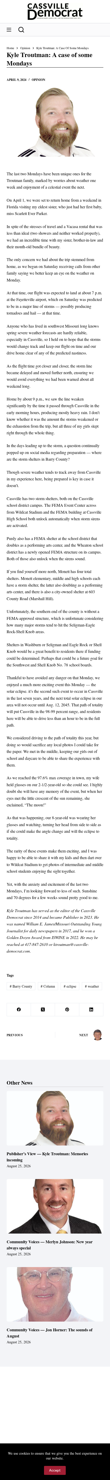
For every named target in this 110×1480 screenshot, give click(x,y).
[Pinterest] (67, 1009)
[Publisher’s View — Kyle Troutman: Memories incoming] (55, 1118)
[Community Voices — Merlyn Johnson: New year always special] (55, 1206)
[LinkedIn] (91, 1009)
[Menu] (9, 29)
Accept (55, 1470)
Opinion (38, 80)
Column (48, 986)
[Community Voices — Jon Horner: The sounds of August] (55, 1294)
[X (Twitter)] (43, 1009)
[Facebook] (19, 1009)
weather (92, 986)
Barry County (21, 986)
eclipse (70, 986)
